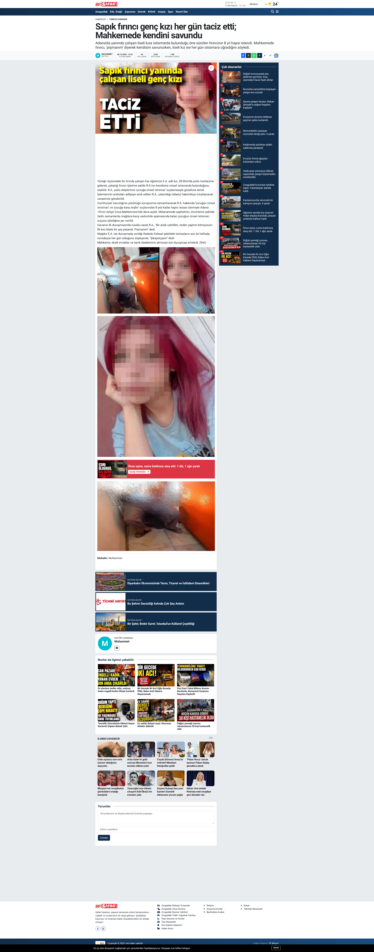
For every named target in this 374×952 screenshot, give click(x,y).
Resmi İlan (182, 11)
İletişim (210, 905)
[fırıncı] (156, 280)
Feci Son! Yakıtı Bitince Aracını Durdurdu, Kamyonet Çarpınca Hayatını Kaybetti (193, 691)
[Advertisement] (156, 156)
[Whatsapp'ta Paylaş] (254, 55)
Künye (247, 905)
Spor (170, 11)
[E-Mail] (116, 648)
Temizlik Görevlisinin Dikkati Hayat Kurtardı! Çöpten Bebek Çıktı (116, 725)
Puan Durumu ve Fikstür (173, 918)
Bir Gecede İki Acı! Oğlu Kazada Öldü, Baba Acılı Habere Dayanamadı (154, 691)
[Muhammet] (105, 643)
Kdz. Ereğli (116, 11)
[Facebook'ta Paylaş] (243, 55)
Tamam (276, 948)
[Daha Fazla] (259, 55)
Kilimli (151, 11)
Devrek (142, 11)
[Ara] (273, 12)
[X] (103, 928)
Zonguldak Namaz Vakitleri (174, 912)
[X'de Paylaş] (248, 55)
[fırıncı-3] (156, 516)
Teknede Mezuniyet (253, 909)
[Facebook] (97, 928)
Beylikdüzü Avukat (215, 912)
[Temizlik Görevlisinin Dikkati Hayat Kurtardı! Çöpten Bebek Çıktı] (116, 710)
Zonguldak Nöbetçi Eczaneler (175, 905)
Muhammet (121, 641)
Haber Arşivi (167, 928)
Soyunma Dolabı (215, 909)
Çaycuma (130, 11)
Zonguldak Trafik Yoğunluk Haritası (178, 915)
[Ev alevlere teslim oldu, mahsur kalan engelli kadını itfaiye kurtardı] (116, 675)
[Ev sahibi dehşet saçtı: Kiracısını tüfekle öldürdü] (156, 710)
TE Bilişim (274, 943)
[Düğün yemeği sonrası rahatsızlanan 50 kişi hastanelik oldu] (195, 710)
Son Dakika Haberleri (171, 925)
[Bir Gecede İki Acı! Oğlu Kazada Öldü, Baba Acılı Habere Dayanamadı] (156, 675)
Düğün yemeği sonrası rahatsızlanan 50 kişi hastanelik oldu (193, 726)
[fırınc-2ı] (156, 386)
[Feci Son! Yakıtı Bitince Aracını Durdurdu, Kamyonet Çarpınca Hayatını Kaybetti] (195, 675)
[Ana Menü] (277, 12)
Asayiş (162, 11)
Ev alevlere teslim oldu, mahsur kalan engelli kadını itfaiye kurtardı (116, 690)
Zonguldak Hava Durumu (173, 909)
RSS (101, 943)
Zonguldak (101, 11)
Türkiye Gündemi (118, 19)
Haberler (100, 19)
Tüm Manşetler (168, 922)
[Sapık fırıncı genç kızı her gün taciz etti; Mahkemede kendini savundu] (156, 98)
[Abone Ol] (276, 55)
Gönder (104, 837)
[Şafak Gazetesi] (106, 4)
